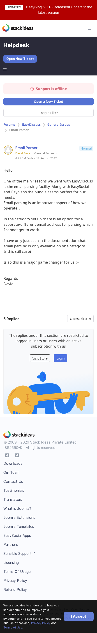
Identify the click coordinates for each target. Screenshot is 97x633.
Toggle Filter (48, 113)
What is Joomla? (17, 508)
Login (60, 358)
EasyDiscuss (31, 124)
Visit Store (40, 358)
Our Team (11, 472)
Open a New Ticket (48, 101)
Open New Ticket (20, 59)
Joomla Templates (18, 526)
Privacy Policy (40, 623)
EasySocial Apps (17, 535)
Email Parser (26, 148)
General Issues (58, 124)
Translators (12, 499)
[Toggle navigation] (89, 28)
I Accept (78, 616)
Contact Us (13, 481)
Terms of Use (12, 627)
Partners (10, 544)
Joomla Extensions (19, 517)
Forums (9, 124)
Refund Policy (15, 589)
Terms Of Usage (17, 571)
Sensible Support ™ (19, 553)
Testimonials (13, 490)
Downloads (12, 463)
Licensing (11, 562)
